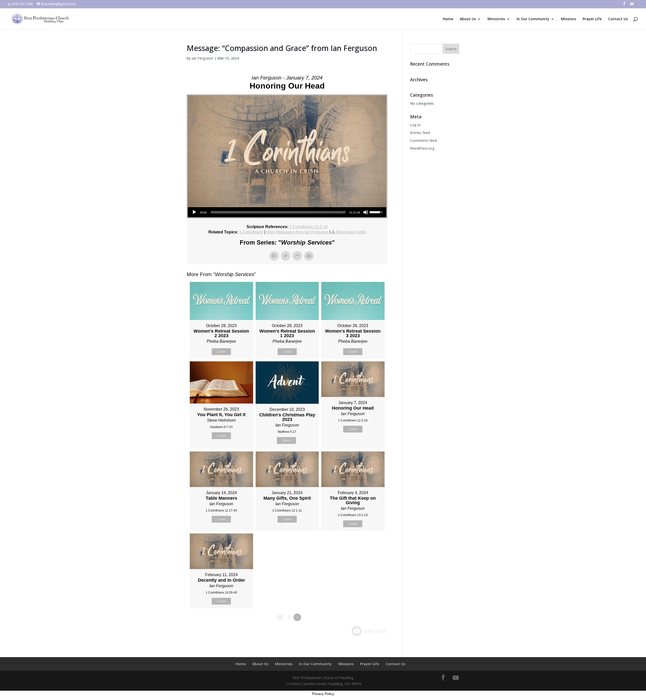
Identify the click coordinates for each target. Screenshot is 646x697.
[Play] (194, 212)
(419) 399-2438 (22, 4)
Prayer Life (592, 19)
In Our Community (533, 19)
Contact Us (618, 19)
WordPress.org (422, 148)
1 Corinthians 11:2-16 (308, 227)
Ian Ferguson (202, 58)
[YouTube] (632, 5)
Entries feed (420, 132)
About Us (468, 19)
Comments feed (423, 140)
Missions (568, 19)
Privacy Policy (323, 694)
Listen (221, 352)
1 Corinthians (251, 232)
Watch (286, 440)
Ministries (496, 19)
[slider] (278, 212)
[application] (287, 212)
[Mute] (365, 212)
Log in (415, 124)
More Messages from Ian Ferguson (297, 232)
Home (448, 19)
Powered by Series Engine (368, 631)
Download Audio (351, 232)
